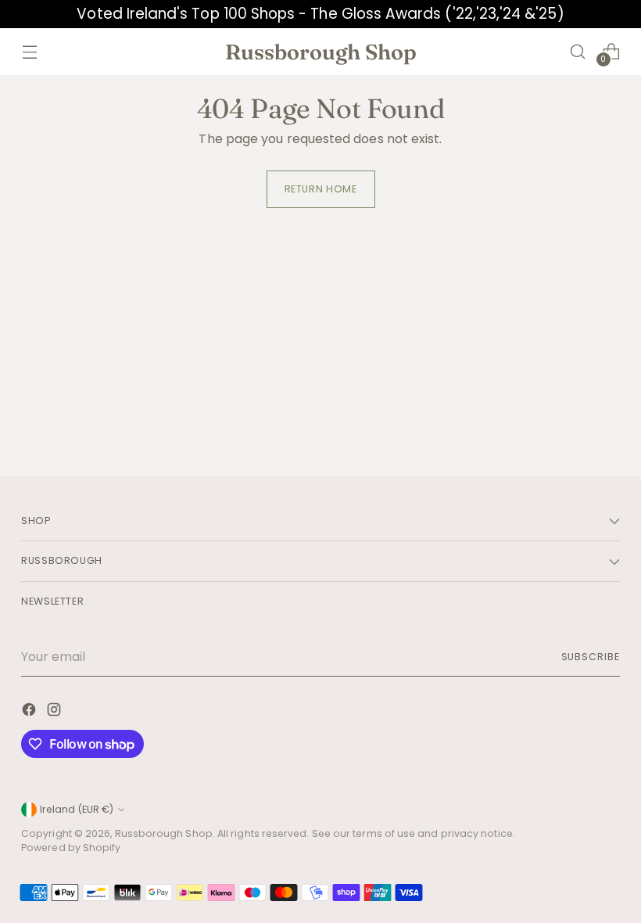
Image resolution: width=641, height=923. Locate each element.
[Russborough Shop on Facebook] (30, 712)
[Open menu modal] (29, 51)
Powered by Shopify (70, 847)
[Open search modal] (578, 51)
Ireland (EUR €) (76, 809)
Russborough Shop (164, 833)
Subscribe (590, 656)
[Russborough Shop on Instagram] (55, 712)
